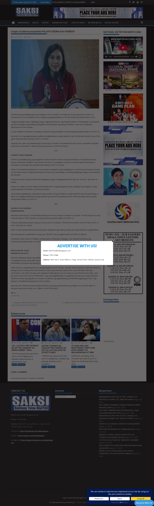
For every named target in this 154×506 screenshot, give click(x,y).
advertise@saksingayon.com (59, 250)
